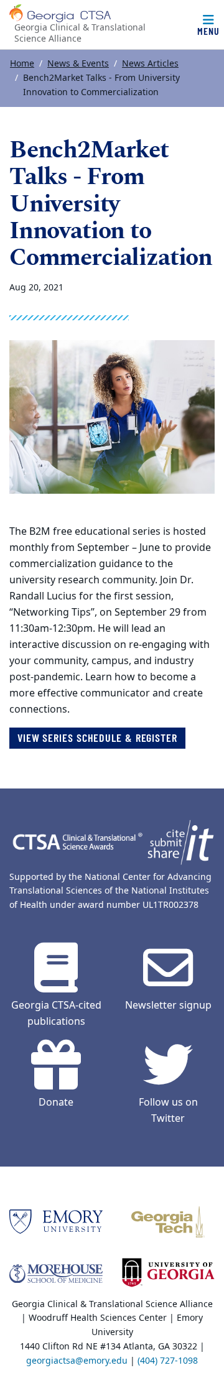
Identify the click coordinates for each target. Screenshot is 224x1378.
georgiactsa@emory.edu (77, 1360)
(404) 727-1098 (168, 1360)
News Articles (150, 63)
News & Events (78, 63)
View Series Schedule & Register (97, 737)
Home (22, 63)
